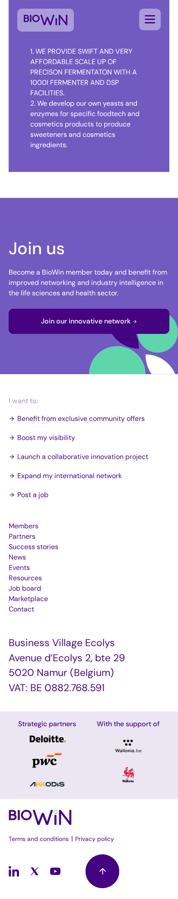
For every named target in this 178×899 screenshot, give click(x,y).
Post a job (32, 494)
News (17, 557)
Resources (25, 577)
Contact (21, 609)
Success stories (33, 546)
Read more (47, 739)
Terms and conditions (39, 839)
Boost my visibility (46, 437)
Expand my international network (69, 475)
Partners (22, 536)
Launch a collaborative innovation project (82, 456)
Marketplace (28, 598)
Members (23, 525)
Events (19, 567)
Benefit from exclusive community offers (81, 418)
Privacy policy (94, 839)
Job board (25, 588)
